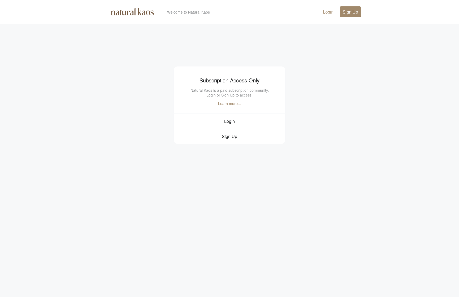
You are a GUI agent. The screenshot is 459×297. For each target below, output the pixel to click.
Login (328, 12)
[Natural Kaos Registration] (132, 14)
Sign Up (350, 12)
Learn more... (229, 103)
